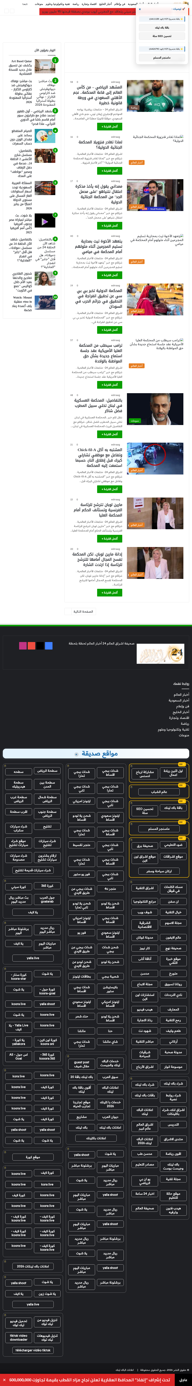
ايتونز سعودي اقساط (110, 817)
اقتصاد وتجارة (89, 4)
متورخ (173, 973)
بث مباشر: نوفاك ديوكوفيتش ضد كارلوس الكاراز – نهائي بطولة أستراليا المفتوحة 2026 (20, 91)
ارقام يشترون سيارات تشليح (47, 857)
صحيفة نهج (173, 948)
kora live (19, 1076)
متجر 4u (110, 889)
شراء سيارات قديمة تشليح (33, 870)
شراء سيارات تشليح (47, 843)
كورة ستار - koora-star (18, 976)
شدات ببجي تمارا (82, 774)
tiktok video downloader (18, 1337)
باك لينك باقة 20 (81, 1077)
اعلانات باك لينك (110, 1127)
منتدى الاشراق (173, 1139)
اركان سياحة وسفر (159, 871)
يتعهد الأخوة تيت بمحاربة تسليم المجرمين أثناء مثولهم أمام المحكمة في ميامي (98, 246)
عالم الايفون (173, 937)
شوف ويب (145, 912)
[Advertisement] (96, 27)
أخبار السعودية (136, 4)
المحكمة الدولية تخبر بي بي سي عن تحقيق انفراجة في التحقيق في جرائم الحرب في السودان (98, 298)
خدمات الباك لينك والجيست (110, 1063)
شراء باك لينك (173, 1083)
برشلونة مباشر (81, 1165)
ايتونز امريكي (82, 801)
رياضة (76, 4)
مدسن (144, 973)
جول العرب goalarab (47, 899)
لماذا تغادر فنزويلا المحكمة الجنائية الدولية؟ (100, 144)
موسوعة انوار (173, 1067)
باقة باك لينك (173, 808)
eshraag (115, 82)
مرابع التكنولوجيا (145, 901)
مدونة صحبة (173, 1052)
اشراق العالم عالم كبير (144, 1126)
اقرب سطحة (18, 811)
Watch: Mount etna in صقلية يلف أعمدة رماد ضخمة (22, 304)
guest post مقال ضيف (81, 1064)
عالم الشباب (159, 792)
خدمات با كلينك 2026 (110, 1104)
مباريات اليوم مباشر (110, 1167)
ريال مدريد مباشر (110, 1182)
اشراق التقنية (145, 888)
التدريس (173, 1124)
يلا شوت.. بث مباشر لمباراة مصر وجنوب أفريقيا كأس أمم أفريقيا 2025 (20, 224)
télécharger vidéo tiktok (33, 1350)
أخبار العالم (181, 694)
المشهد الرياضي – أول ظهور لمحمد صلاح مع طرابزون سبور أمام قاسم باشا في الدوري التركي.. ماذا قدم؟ (36, 117)
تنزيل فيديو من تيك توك (47, 1322)
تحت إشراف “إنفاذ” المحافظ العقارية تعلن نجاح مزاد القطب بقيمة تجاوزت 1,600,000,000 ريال (90, 1380)
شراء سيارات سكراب (18, 828)
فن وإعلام (119, 4)
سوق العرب (110, 1077)
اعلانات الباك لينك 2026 (144, 1141)
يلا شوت (110, 1153)
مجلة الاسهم (173, 923)
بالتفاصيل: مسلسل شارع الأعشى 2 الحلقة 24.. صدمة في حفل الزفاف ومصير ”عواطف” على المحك (21, 163)
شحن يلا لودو (110, 962)
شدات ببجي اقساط (110, 772)
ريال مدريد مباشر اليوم (47, 929)
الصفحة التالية (83, 611)
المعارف (173, 1009)
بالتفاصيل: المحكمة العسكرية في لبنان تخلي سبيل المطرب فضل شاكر (98, 405)
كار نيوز (145, 948)
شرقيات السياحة (144, 1054)
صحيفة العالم (145, 1208)
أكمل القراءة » (110, 126)
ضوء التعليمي (173, 844)
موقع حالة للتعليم (173, 1195)
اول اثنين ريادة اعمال (173, 773)
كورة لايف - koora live (47, 1218)
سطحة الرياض (47, 770)
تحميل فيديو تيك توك (18, 1323)
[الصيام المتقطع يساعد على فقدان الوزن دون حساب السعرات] (45, 136)
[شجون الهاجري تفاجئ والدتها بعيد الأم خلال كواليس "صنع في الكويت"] (45, 279)
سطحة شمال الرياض (47, 799)
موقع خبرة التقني (173, 961)
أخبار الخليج (105, 4)
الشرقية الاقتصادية (145, 925)
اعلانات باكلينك (96, 1138)
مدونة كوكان (144, 937)
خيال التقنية (173, 912)
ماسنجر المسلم (159, 829)
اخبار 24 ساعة (144, 1193)
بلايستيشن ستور (110, 989)
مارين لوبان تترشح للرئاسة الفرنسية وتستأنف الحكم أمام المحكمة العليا (98, 510)
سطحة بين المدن (47, 784)
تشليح (47, 826)
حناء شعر (81, 1016)
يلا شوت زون (47, 1293)
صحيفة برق (145, 846)
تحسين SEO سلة (144, 811)
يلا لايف (33, 912)
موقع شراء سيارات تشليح (18, 843)
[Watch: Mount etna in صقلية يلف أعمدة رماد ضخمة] (45, 303)
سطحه (18, 772)
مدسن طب (144, 1153)
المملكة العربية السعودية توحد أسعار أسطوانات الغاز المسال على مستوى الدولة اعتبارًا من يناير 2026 (21, 195)
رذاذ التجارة (144, 1020)
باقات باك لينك (145, 1095)
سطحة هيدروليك (18, 784)
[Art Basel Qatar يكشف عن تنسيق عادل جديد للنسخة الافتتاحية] (45, 66)
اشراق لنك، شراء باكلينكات (173, 1112)
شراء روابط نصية (173, 1097)
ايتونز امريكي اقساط (82, 920)
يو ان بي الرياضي (144, 1181)
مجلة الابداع (145, 984)
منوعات (39, 4)
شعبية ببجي (110, 976)
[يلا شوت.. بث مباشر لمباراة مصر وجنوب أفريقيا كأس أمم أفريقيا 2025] (45, 220)
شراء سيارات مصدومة (18, 857)
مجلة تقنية (173, 1179)
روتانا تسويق (173, 984)
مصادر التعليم (145, 1164)
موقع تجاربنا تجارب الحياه (81, 1104)
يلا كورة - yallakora (18, 1042)
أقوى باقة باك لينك (81, 1089)
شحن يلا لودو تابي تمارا (82, 905)
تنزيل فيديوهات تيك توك (47, 1337)
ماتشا (82, 1031)
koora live (19, 1004)
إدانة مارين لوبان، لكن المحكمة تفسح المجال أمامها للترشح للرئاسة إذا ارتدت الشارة (97, 559)
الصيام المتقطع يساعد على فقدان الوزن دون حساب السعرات (21, 137)
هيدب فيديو (145, 1009)
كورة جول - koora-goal (47, 991)
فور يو (81, 932)
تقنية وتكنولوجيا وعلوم (58, 4)
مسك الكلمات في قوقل (173, 889)
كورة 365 (47, 886)
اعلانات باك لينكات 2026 (33, 1266)
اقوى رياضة (173, 1153)
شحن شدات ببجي (110, 949)
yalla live (33, 958)
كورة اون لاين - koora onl (47, 1042)
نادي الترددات (173, 995)
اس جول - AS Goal (18, 1056)
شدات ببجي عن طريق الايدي (81, 890)
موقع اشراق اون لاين (145, 858)
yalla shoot (81, 1155)
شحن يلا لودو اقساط (82, 817)
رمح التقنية (173, 1020)
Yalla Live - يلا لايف (18, 1027)
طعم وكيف (173, 1031)
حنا (110, 1031)
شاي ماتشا (110, 1041)
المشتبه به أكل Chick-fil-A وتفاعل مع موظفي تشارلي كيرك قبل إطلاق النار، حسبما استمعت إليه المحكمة (98, 457)
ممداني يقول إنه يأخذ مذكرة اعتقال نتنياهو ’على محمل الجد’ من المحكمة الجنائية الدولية (98, 194)
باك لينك (82, 1127)
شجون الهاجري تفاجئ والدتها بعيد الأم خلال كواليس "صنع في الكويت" (22, 282)
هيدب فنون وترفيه (173, 1210)
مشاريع (81, 1117)
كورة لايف (47, 1087)
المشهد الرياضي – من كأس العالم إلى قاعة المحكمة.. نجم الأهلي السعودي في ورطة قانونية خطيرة (97, 95)
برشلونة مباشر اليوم (18, 931)
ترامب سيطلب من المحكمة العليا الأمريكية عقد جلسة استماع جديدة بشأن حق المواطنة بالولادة (100, 353)
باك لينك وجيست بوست (173, 1166)
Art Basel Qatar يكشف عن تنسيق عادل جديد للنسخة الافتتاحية (20, 67)
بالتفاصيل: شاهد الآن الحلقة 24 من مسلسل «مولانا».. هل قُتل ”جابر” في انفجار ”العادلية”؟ (20, 249)
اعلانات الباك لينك (144, 1112)
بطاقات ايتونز (82, 976)
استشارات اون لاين (144, 997)
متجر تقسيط (81, 845)
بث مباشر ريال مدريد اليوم (18, 899)
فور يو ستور (82, 874)
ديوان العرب (110, 1117)
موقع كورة (33, 1157)
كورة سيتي (18, 887)
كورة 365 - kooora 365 (47, 1056)
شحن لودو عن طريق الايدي (81, 964)
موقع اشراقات (173, 856)
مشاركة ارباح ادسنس (145, 774)
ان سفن (173, 901)
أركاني (173, 1041)
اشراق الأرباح (145, 1067)
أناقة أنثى (144, 959)
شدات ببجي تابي (82, 788)
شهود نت (145, 1031)
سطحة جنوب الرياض (47, 813)
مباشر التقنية (145, 1041)
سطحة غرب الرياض (18, 799)
